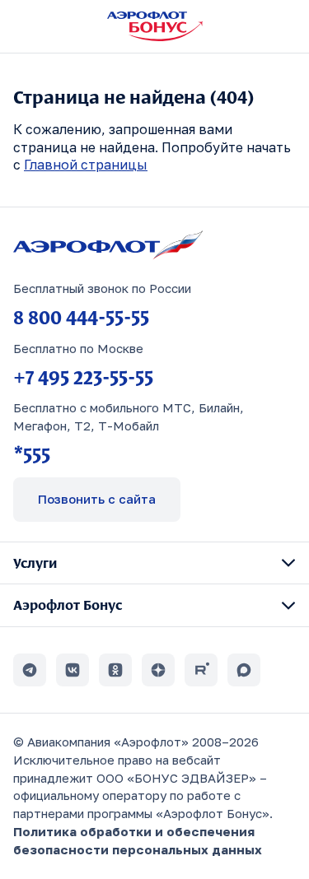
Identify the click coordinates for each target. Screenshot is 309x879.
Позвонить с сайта (97, 498)
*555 (31, 454)
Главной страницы (85, 164)
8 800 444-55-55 (81, 317)
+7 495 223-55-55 (83, 377)
